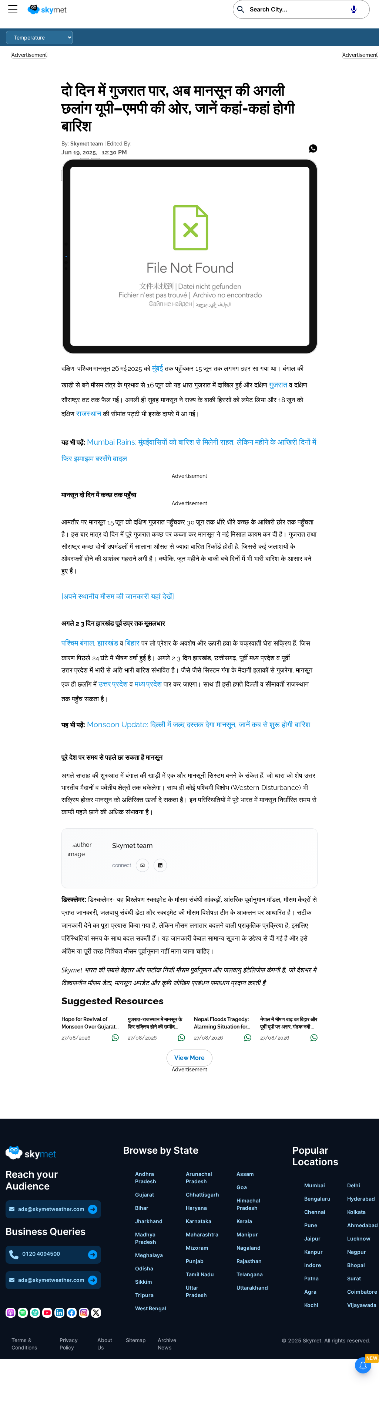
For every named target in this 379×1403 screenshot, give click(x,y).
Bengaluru (317, 1198)
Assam (245, 1174)
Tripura (144, 1295)
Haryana (196, 1208)
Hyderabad (361, 1198)
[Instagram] (84, 1313)
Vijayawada (361, 1305)
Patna (311, 1278)
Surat (354, 1278)
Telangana (250, 1274)
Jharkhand (148, 1221)
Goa (242, 1187)
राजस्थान (88, 413)
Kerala (244, 1221)
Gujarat (144, 1194)
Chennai (314, 1212)
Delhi (353, 1185)
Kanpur (313, 1252)
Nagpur (356, 1252)
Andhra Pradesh (145, 1177)
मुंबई (158, 368)
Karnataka (198, 1221)
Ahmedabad (362, 1225)
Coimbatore (362, 1292)
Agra (310, 1292)
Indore (312, 1265)
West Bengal (150, 1308)
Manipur (247, 1234)
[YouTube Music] (47, 1313)
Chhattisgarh (202, 1194)
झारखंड (106, 643)
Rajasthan (249, 1261)
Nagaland (249, 1248)
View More (189, 1057)
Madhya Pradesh (145, 1238)
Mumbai (314, 1185)
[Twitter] (96, 1313)
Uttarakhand (252, 1287)
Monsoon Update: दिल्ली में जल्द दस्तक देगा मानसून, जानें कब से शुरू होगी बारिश (197, 724)
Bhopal (356, 1265)
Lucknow (358, 1238)
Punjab (195, 1261)
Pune (310, 1225)
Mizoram (197, 1248)
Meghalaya (149, 1255)
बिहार (132, 643)
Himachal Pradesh (248, 1204)
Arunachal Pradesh (199, 1177)
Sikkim (143, 1282)
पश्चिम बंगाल (77, 643)
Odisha (144, 1268)
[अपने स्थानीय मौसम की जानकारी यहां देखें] (117, 596)
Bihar (141, 1208)
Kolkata (356, 1212)
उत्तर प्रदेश (114, 684)
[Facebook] (72, 1313)
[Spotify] (23, 1313)
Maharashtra (202, 1234)
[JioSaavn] (35, 1313)
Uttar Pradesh (196, 1291)
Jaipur (312, 1238)
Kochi (311, 1305)
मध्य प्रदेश (148, 684)
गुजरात (278, 384)
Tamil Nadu (200, 1274)
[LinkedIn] (59, 1313)
